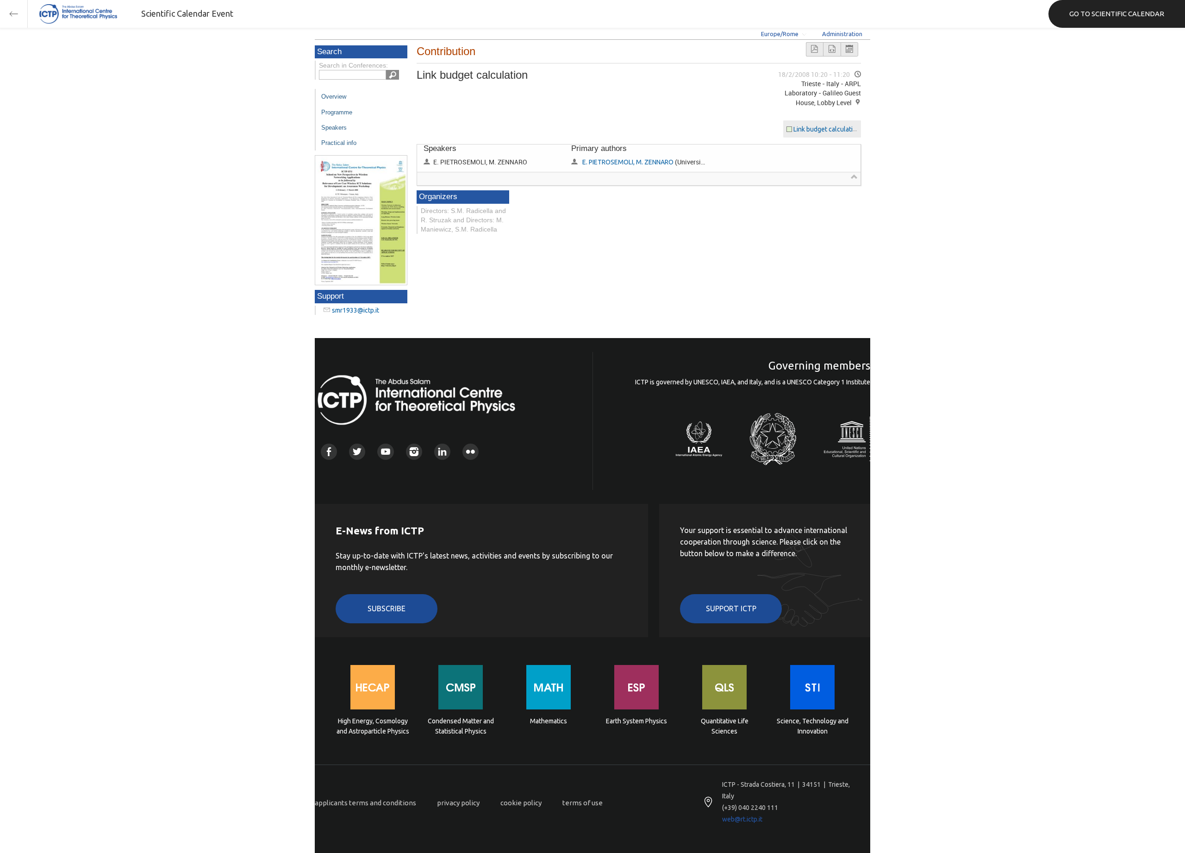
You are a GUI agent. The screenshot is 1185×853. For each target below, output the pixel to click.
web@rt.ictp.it (742, 819)
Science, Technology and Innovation (812, 726)
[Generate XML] (832, 49)
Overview (333, 96)
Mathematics (548, 721)
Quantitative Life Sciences (724, 726)
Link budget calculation (826, 129)
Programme (336, 112)
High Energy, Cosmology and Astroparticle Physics (373, 726)
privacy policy (458, 803)
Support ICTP (731, 608)
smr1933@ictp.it (355, 310)
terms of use (582, 803)
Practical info (338, 142)
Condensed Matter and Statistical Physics (461, 726)
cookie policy (521, 803)
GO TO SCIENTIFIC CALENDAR (1116, 14)
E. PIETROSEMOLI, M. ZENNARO (628, 162)
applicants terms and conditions (365, 803)
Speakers (334, 127)
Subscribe (386, 608)
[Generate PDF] (814, 49)
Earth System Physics (636, 721)
